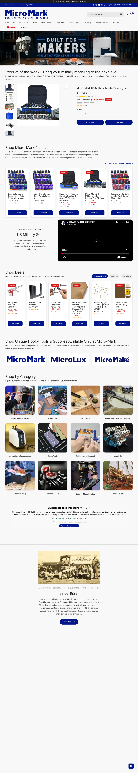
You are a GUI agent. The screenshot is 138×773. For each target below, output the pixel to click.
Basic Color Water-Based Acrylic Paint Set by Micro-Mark (16, 196)
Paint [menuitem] (35, 23)
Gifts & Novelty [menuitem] (102, 23)
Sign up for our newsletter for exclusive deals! (70, 1)
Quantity (79, 109)
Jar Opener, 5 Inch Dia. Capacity (14, 305)
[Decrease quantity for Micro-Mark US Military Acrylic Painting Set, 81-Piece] (78, 113)
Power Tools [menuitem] (10, 23)
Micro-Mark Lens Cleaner (56, 304)
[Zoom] (66, 86)
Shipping (79, 102)
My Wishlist (29, 5)
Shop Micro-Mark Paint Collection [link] (118, 163)
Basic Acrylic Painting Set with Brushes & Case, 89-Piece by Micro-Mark (68, 197)
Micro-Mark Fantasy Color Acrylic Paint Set (42, 196)
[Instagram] (96, 4)
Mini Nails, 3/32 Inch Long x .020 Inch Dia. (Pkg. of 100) (101, 306)
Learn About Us (69, 622)
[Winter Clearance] (69, 48)
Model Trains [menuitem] (46, 23)
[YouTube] (99, 4)
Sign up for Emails (10, 5)
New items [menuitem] (116, 23)
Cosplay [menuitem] (88, 23)
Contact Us (21, 5)
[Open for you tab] (131, 766)
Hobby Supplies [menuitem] (74, 23)
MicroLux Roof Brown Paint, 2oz (121, 305)
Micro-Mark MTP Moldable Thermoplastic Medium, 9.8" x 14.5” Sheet (79, 307)
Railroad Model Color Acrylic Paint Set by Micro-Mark (120, 196)
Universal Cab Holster (35, 304)
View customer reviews (69, 526)
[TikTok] (104, 4)
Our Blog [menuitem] (23, 27)
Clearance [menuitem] (11, 27)
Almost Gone (126, 276)
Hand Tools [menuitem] (23, 23)
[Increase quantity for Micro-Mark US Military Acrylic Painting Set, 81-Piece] (85, 113)
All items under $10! (99, 276)
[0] (131, 14)
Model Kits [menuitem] (60, 23)
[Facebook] (93, 4)
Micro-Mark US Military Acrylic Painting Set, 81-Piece (94, 196)
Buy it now (119, 122)
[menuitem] (10, 5)
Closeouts (114, 276)
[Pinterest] (101, 4)
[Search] (121, 14)
